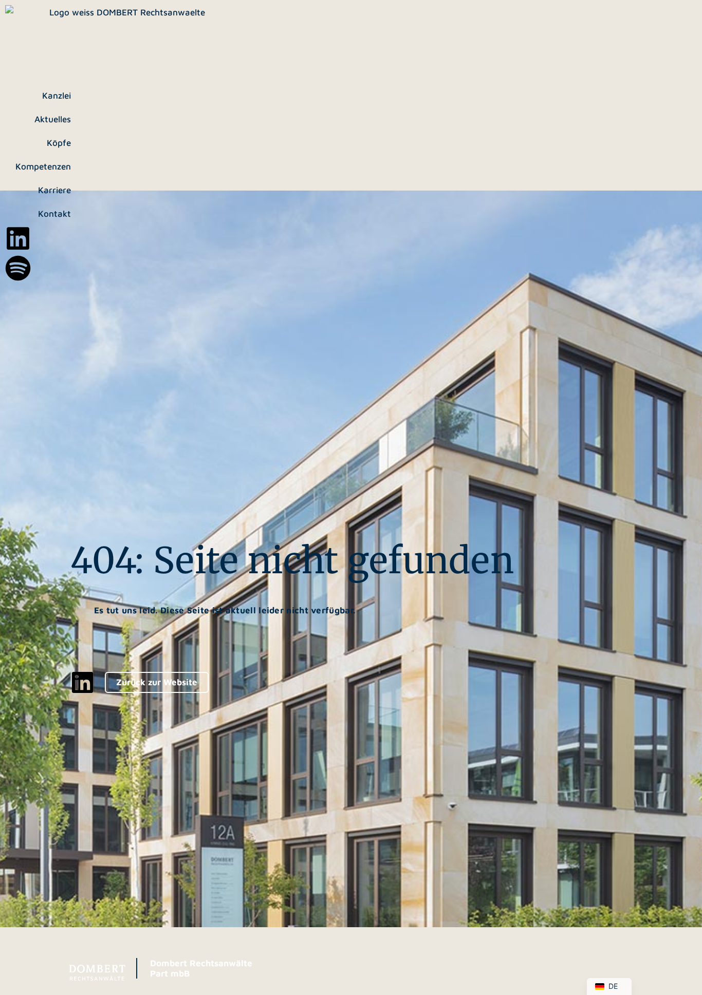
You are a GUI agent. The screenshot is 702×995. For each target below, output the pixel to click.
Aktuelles (52, 119)
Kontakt (54, 214)
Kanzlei (56, 95)
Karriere (54, 190)
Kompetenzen (43, 166)
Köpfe (59, 143)
